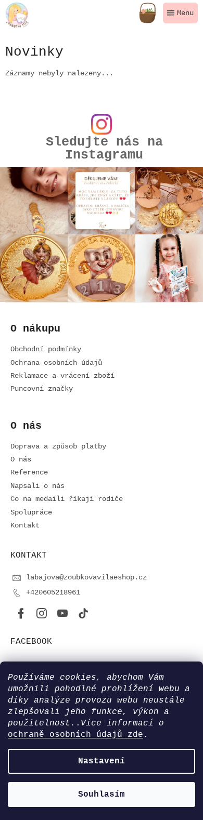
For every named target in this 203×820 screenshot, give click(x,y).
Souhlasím (101, 794)
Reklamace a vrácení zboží (62, 376)
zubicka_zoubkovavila (41, 613)
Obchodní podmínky (45, 349)
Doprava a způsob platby (58, 446)
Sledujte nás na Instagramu (104, 149)
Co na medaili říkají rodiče (66, 499)
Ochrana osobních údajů (56, 363)
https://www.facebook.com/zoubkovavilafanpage (20, 613)
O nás (20, 459)
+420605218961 (53, 592)
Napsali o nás (37, 486)
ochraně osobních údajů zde (75, 734)
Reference (29, 472)
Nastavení (101, 761)
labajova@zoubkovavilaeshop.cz (86, 577)
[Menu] (180, 13)
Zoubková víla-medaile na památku (62, 613)
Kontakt (25, 525)
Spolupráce (31, 512)
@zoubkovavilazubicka (83, 613)
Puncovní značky (41, 389)
